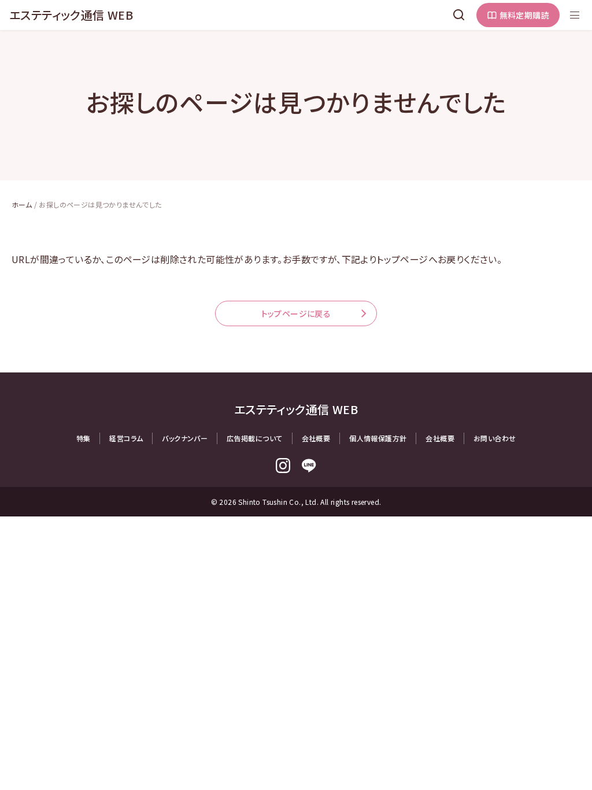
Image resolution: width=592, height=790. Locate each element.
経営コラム (126, 438)
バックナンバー (185, 438)
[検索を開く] (459, 15)
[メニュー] (575, 15)
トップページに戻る (296, 313)
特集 (83, 438)
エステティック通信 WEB (71, 14)
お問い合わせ (494, 438)
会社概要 (316, 438)
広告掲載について (254, 438)
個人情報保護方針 (377, 438)
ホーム (22, 204)
